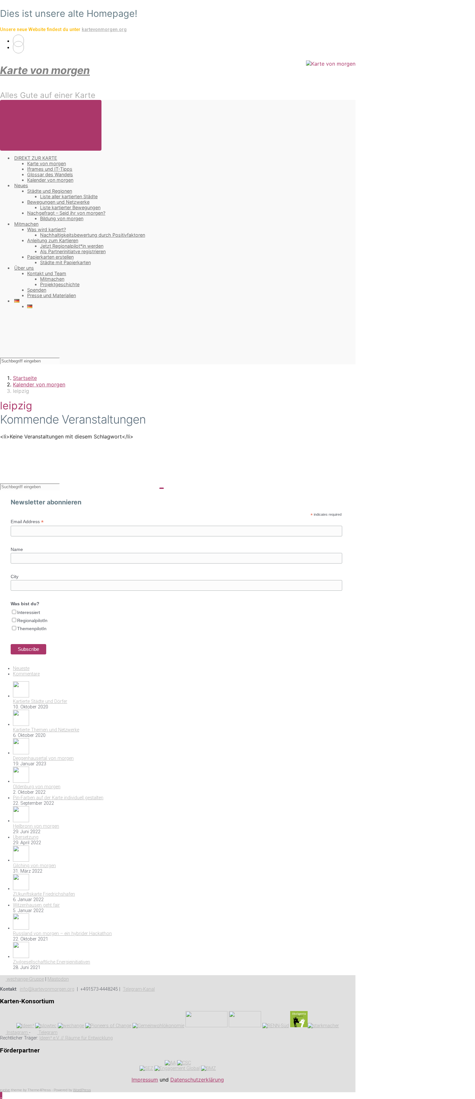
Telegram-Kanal (139, 989)
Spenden (36, 290)
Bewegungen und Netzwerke (58, 202)
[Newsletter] (18, 47)
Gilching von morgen (34, 865)
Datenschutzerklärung (197, 1079)
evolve (5, 1090)
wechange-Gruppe (24, 979)
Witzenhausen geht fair (36, 905)
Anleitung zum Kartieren (52, 240)
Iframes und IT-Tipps (49, 169)
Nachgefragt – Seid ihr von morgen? (66, 213)
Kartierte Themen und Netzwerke (46, 730)
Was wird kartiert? (46, 229)
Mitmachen (26, 224)
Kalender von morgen (50, 180)
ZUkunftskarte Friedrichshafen (44, 894)
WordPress (82, 1090)
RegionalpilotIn (32, 620)
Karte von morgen (45, 70)
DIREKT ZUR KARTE (35, 158)
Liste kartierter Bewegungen (70, 207)
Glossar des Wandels (50, 174)
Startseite (25, 378)
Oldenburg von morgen (36, 787)
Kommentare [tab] (26, 674)
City (14, 576)
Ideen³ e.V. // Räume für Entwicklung (76, 1038)
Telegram (47, 1032)
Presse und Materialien (51, 295)
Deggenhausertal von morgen (43, 758)
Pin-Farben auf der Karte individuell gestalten (58, 798)
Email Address (27, 522)
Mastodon (58, 979)
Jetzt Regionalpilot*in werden (71, 246)
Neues (21, 185)
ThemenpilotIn (32, 628)
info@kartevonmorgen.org (47, 989)
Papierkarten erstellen (50, 257)
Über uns (24, 268)
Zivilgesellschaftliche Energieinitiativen (51, 962)
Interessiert (28, 612)
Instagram (17, 1032)
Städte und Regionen (49, 191)
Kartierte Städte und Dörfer (40, 701)
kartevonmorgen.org (104, 29)
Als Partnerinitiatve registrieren (73, 251)
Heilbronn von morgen (36, 826)
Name (17, 549)
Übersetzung (25, 837)
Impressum (145, 1079)
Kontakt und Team (46, 273)
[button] (1, 1095)
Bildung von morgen (61, 218)
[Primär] (50, 125)
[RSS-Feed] (18, 41)
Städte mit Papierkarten (65, 262)
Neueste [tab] (21, 668)
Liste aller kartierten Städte (69, 196)
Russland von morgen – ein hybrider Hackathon (62, 933)
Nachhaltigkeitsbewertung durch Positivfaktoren (92, 235)
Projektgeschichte (59, 284)
